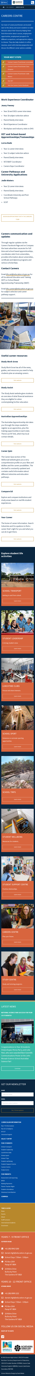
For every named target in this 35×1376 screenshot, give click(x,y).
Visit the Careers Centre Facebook (18, 85)
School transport (6, 1147)
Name (3, 1090)
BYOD (3, 1181)
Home (3, 7)
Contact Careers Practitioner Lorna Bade (20, 62)
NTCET (3, 1131)
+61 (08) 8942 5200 (12, 1248)
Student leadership (7, 1150)
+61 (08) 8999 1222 (32, 2)
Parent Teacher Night (8, 1186)
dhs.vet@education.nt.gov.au (18, 274)
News (3, 1211)
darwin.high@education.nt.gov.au (18, 1253)
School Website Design (8, 1373)
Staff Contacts (5, 1220)
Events (3, 1214)
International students (8, 1223)
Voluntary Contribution (8, 1192)
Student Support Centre (8, 1164)
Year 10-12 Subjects (7, 1129)
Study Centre (5, 1170)
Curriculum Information (11, 1122)
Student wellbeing (7, 1161)
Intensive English (6, 1134)
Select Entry (6, 1139)
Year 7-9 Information (7, 1126)
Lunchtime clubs (6, 1152)
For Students (10, 7)
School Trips (5, 1158)
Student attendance (7, 1189)
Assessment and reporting (9, 1178)
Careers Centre (5, 1167)
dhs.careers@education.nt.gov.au (19, 288)
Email (3, 1099)
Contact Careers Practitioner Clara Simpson (18, 68)
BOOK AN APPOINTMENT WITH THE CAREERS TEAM (17, 218)
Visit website (17, 380)
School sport (5, 1155)
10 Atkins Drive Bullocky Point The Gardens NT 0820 (13, 1272)
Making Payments (6, 1183)
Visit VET (10, 81)
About (3, 1217)
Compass (4, 1196)
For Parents (6, 1174)
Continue (17, 1068)
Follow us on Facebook (2, 1336)
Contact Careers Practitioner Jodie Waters (18, 75)
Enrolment (4, 1225)
